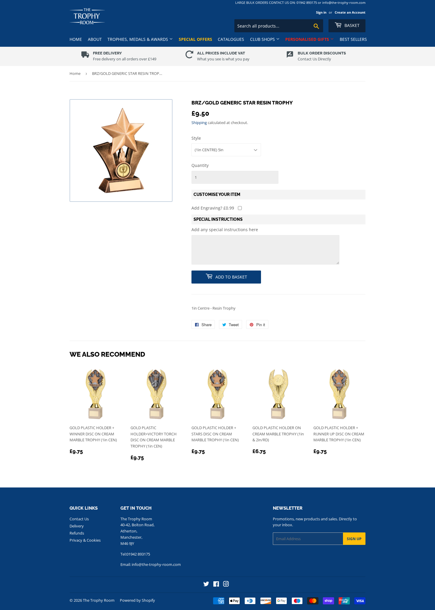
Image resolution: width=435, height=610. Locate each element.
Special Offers (195, 39)
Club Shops (263, 39)
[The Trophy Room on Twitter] (206, 585)
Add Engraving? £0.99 (212, 208)
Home (76, 39)
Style (196, 138)
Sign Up (354, 538)
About (95, 39)
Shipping (199, 122)
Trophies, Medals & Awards (138, 39)
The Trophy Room (99, 600)
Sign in (321, 12)
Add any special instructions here (224, 229)
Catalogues (231, 39)
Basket (351, 25)
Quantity (200, 165)
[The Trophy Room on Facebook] (216, 585)
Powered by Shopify (137, 600)
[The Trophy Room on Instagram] (226, 585)
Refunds (77, 533)
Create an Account (350, 12)
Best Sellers (353, 39)
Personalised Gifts (307, 39)
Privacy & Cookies (85, 540)
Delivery (77, 526)
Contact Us (79, 519)
